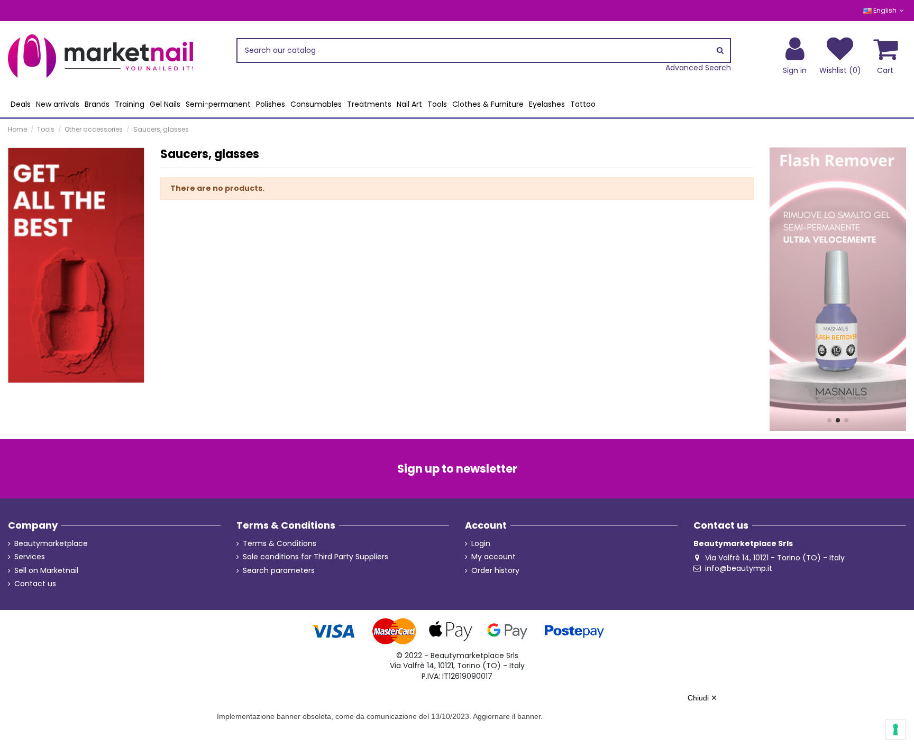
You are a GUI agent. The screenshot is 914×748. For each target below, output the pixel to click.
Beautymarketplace (51, 544)
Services (29, 557)
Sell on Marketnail (46, 571)
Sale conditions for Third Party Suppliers (315, 557)
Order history (495, 571)
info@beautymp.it (738, 568)
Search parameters (279, 571)
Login (480, 544)
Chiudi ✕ (702, 698)
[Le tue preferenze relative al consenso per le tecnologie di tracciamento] (895, 729)
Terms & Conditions (279, 544)
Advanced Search (698, 68)
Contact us (35, 584)
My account (493, 557)
